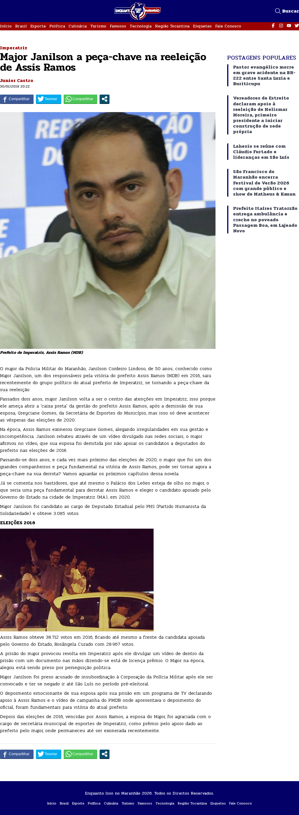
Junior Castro (16, 80)
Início (6, 26)
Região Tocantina (172, 26)
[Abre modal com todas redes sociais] (104, 99)
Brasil (21, 26)
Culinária (78, 26)
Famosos (118, 26)
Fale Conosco (228, 26)
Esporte (38, 26)
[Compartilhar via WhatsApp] (80, 99)
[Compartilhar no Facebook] (17, 99)
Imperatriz (13, 47)
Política (57, 26)
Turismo (98, 26)
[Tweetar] (48, 99)
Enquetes (202, 26)
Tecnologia (141, 26)
